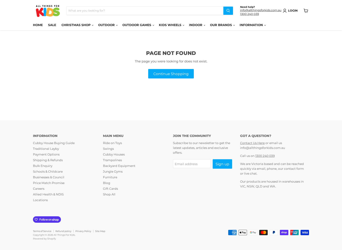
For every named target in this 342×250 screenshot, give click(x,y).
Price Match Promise (48, 183)
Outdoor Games (137, 25)
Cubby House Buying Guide (54, 143)
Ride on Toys (112, 143)
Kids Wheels (170, 25)
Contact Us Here (252, 143)
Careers (38, 188)
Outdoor (107, 25)
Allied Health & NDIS (48, 194)
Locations (40, 200)
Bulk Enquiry (42, 166)
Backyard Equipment (119, 166)
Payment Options (46, 154)
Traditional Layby (46, 148)
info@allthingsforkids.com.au (260, 10)
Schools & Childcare (48, 171)
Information (252, 25)
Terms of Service (42, 231)
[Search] (228, 11)
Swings (108, 148)
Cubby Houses (114, 154)
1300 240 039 (249, 14)
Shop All (109, 194)
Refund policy (63, 231)
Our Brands (221, 25)
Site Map (100, 231)
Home (38, 25)
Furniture (110, 177)
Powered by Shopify (44, 238)
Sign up (222, 164)
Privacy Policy (83, 231)
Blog (106, 183)
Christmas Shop (76, 25)
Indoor (196, 25)
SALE (52, 25)
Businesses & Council (48, 177)
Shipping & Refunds (48, 160)
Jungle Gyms (113, 171)
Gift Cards (110, 188)
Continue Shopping (171, 74)
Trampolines (112, 160)
